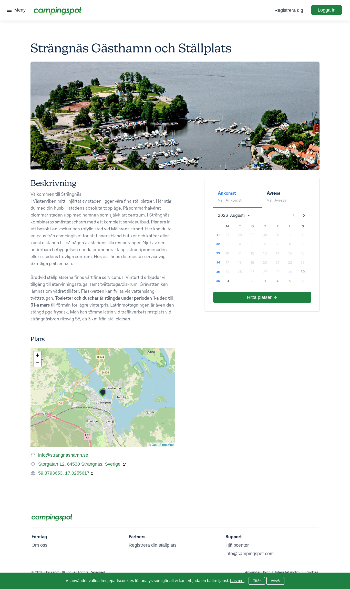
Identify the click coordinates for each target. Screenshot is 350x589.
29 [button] (252, 235)
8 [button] (290, 244)
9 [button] (303, 244)
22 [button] (290, 262)
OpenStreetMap (163, 444)
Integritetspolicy (287, 572)
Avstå (275, 581)
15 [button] (290, 253)
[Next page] (304, 215)
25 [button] (240, 272)
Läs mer (237, 580)
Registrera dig (288, 10)
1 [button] (290, 235)
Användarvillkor (257, 572)
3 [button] (227, 244)
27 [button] (227, 235)
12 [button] (252, 253)
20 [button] (265, 262)
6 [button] (265, 244)
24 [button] (227, 272)
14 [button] (277, 253)
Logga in (326, 10)
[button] (102, 393)
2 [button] (303, 235)
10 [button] (227, 253)
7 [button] (278, 244)
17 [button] (227, 262)
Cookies (311, 572)
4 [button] (240, 244)
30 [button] (265, 235)
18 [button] (240, 262)
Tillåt (257, 581)
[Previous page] (294, 215)
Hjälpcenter (237, 545)
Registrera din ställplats (153, 545)
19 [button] (252, 262)
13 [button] (265, 253)
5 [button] (252, 244)
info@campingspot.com (249, 553)
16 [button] (302, 253)
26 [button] (252, 272)
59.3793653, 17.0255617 (63, 473)
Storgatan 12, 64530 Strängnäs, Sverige (80, 464)
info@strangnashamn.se (63, 455)
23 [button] (303, 262)
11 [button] (239, 253)
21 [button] (277, 262)
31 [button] (277, 235)
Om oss (39, 545)
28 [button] (240, 235)
